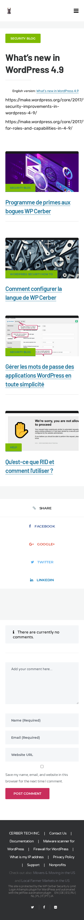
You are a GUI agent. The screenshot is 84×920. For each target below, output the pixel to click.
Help (13, 447)
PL (37, 896)
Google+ (46, 544)
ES (67, 892)
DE (62, 892)
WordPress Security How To (31, 274)
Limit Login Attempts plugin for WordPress (42, 888)
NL (33, 896)
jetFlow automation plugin (35, 892)
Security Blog (22, 38)
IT (42, 896)
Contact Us (57, 833)
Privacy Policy (63, 857)
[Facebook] (44, 907)
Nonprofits (57, 865)
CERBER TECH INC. (24, 833)
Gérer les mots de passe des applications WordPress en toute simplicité (39, 375)
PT (46, 896)
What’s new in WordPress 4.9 (57, 91)
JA (51, 896)
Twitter (45, 562)
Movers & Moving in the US (54, 873)
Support (33, 865)
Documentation (22, 841)
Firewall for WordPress (50, 849)
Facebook (45, 526)
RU (73, 892)
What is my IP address (27, 857)
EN (56, 892)
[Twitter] (32, 907)
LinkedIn (45, 580)
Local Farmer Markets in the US (45, 881)
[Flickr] (53, 907)
